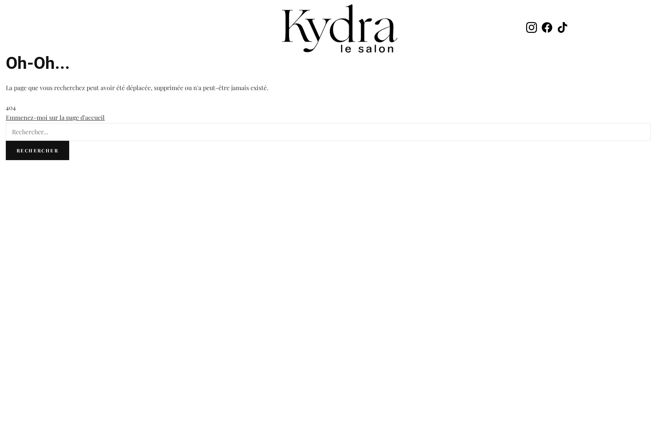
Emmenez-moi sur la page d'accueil (55, 117)
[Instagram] (531, 28)
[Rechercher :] (328, 132)
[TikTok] (562, 28)
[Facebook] (547, 28)
